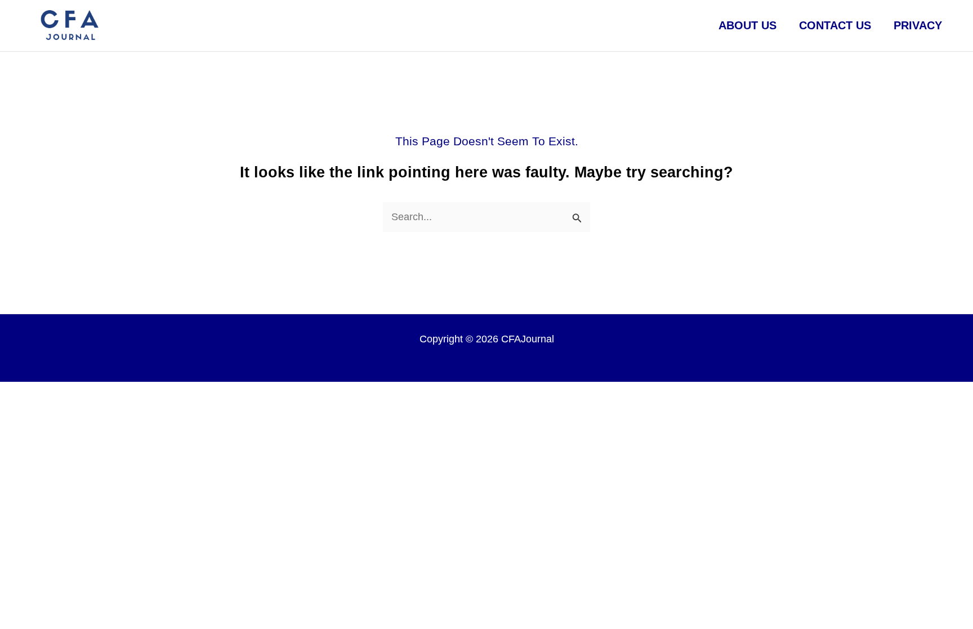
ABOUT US (747, 25)
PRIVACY (918, 25)
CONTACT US (835, 25)
